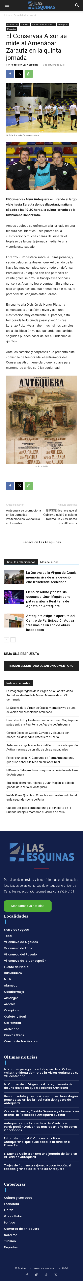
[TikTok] (46, 1275)
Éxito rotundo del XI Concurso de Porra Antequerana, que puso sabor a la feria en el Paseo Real (40, 760)
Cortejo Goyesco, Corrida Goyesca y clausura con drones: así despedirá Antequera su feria (38, 735)
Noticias (33, 15)
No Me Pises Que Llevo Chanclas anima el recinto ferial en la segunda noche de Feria (41, 797)
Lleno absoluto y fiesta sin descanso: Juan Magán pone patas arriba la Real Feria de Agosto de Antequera (42, 722)
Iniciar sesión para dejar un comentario (41, 665)
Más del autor (49, 562)
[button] (6, 5)
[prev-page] (6, 639)
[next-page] (13, 639)
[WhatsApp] (29, 74)
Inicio (7, 15)
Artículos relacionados (20, 562)
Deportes (11, 28)
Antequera (63, 24)
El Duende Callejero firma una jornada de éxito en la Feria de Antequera (42, 772)
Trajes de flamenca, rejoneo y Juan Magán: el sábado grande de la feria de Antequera (40, 785)
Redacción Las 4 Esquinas (24, 64)
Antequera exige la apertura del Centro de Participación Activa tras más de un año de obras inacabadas (42, 747)
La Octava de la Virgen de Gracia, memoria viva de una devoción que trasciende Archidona (51, 577)
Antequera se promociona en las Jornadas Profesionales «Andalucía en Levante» (23, 517)
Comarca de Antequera (43, 24)
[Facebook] (10, 74)
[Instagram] (37, 1275)
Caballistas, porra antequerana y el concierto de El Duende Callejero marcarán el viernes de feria (38, 810)
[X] (19, 74)
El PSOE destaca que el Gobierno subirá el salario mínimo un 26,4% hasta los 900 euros (60, 517)
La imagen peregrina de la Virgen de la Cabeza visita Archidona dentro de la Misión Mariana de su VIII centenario (39, 695)
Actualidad (20, 15)
